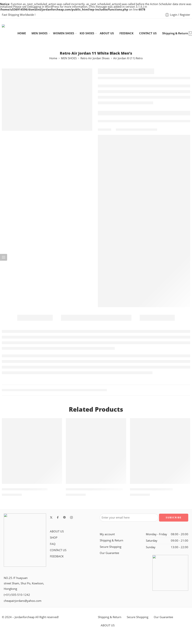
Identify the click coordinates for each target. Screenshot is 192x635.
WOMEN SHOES (63, 33)
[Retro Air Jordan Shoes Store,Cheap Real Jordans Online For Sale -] (9, 33)
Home (53, 58)
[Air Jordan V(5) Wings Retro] (160, 451)
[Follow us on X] (51, 517)
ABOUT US (107, 33)
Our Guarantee (109, 553)
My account (107, 534)
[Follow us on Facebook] (57, 517)
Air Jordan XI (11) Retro (128, 58)
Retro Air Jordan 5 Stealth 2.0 (24, 489)
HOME (21, 33)
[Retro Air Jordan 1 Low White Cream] (96, 451)
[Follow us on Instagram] (71, 517)
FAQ (53, 544)
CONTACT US (148, 33)
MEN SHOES (39, 33)
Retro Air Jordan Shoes (95, 58)
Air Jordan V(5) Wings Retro (151, 489)
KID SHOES (87, 33)
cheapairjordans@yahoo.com (22, 601)
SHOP (53, 537)
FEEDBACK (126, 33)
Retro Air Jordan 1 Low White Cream (94, 489)
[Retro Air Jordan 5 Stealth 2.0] (32, 451)
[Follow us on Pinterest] (64, 517)
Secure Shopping (110, 547)
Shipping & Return (175, 33)
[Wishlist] (56, 423)
